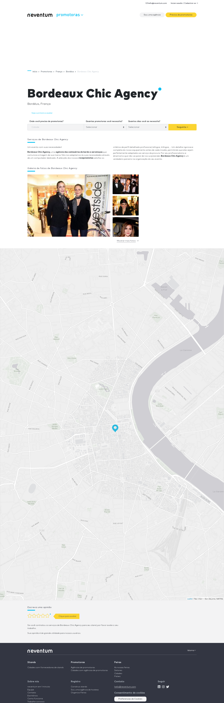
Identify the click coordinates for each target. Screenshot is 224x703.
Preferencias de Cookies (130, 699)
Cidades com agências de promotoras (89, 670)
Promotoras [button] (68, 14)
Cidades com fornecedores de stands (45, 668)
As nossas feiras (122, 668)
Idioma (191, 650)
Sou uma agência (152, 15)
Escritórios (32, 696)
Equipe (30, 690)
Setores (118, 670)
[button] (68, 206)
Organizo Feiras (78, 693)
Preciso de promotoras (181, 15)
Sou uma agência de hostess (85, 690)
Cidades (118, 673)
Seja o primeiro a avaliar (42, 113)
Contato (31, 693)
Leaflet (189, 598)
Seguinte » (182, 127)
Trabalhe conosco (35, 702)
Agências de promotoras (83, 668)
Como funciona (35, 699)
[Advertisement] (112, 42)
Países (117, 676)
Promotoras (78, 662)
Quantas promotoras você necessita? (104, 121)
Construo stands (79, 687)
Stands (31, 662)
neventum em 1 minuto (38, 687)
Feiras (117, 662)
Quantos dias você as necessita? (144, 121)
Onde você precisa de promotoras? (46, 121)
